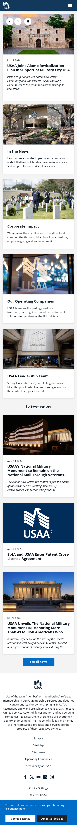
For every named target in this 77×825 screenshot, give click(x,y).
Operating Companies (38, 759)
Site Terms (38, 752)
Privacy (38, 738)
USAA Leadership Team (28, 376)
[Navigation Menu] (70, 5)
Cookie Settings (38, 788)
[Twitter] (32, 777)
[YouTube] (38, 777)
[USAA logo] (38, 684)
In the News (18, 151)
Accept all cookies (52, 818)
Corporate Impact (23, 226)
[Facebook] (25, 777)
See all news (38, 662)
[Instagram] (52, 777)
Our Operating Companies (30, 301)
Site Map (38, 745)
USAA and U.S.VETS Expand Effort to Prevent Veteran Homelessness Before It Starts (37, 70)
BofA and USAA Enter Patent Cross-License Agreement (38, 556)
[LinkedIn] (45, 777)
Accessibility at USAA (38, 766)
